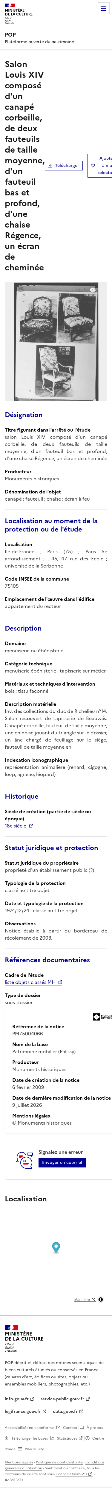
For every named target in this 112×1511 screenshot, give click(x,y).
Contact (70, 1427)
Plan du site (34, 1449)
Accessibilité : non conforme (29, 1427)
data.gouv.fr (65, 1411)
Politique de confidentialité (59, 1462)
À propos (95, 1427)
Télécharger (67, 165)
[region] (56, 1258)
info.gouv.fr (17, 1399)
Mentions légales (19, 1462)
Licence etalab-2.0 (71, 1474)
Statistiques (67, 1438)
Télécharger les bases (29, 1438)
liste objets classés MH (30, 982)
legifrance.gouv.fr (23, 1411)
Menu (104, 8)
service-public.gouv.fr (62, 1399)
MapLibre (82, 1299)
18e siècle (15, 825)
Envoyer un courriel (62, 1162)
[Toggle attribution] (100, 1299)
